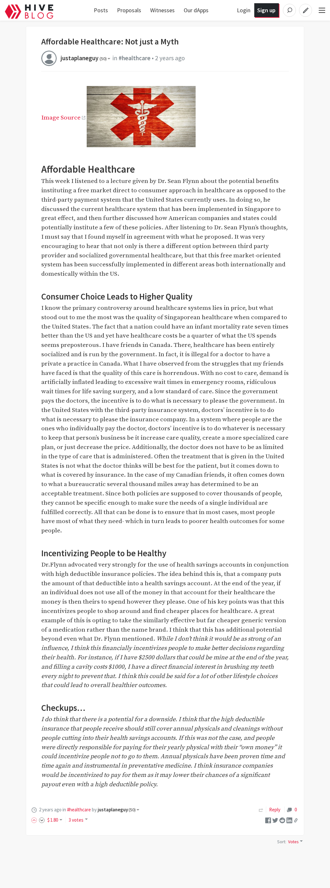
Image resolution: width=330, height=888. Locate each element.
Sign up (266, 10)
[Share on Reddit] (282, 820)
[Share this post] (296, 820)
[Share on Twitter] (275, 820)
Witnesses (162, 10)
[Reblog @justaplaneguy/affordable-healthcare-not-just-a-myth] (261, 810)
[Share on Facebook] (268, 820)
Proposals (129, 10)
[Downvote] (42, 820)
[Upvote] (35, 820)
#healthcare (134, 58)
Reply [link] (274, 810)
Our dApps (196, 10)
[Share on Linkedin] (289, 820)
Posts (101, 10)
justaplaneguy (84, 58)
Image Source (61, 117)
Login (243, 10)
